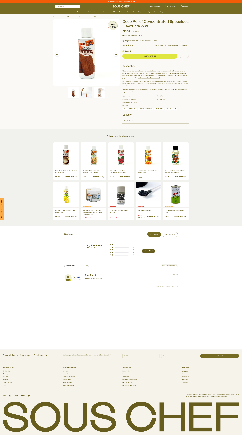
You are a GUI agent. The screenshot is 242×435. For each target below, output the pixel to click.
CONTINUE (139, 233)
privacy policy (149, 238)
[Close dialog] (155, 201)
